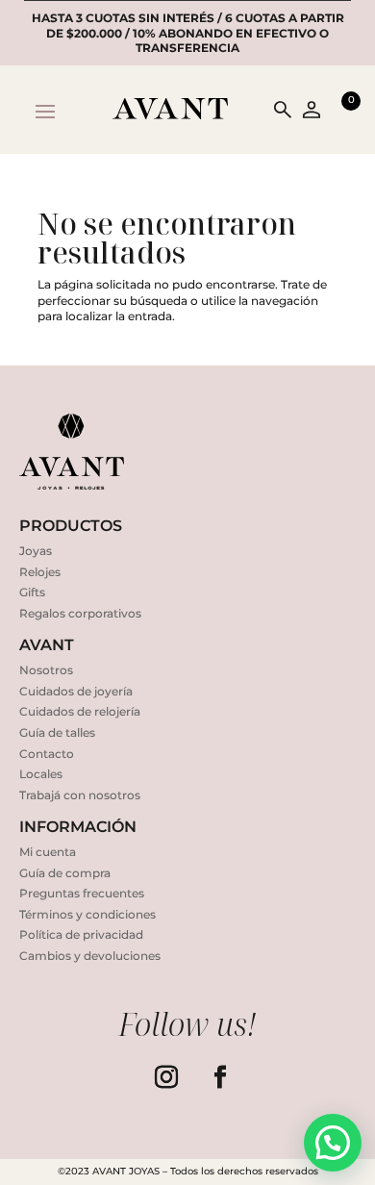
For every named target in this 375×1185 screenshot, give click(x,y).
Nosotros (46, 670)
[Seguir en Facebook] (220, 1077)
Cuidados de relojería (79, 711)
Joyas (35, 550)
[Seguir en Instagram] (166, 1077)
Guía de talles (57, 732)
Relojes (40, 572)
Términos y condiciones (87, 914)
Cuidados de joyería (76, 691)
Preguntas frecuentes (81, 893)
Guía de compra (65, 873)
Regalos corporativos (80, 613)
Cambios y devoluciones (90, 955)
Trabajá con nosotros (79, 795)
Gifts (32, 592)
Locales (40, 774)
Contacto (46, 753)
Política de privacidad (81, 934)
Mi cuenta (47, 852)
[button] (333, 1143)
